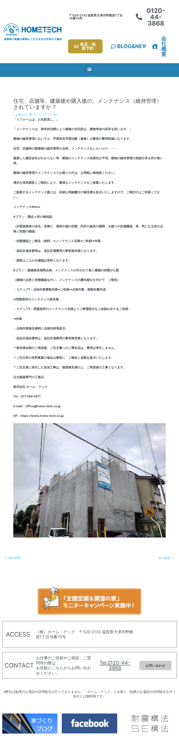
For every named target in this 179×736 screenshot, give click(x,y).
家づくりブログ (40, 114)
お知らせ (21, 114)
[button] (89, 69)
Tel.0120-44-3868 (115, 665)
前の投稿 (13, 558)
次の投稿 (166, 558)
